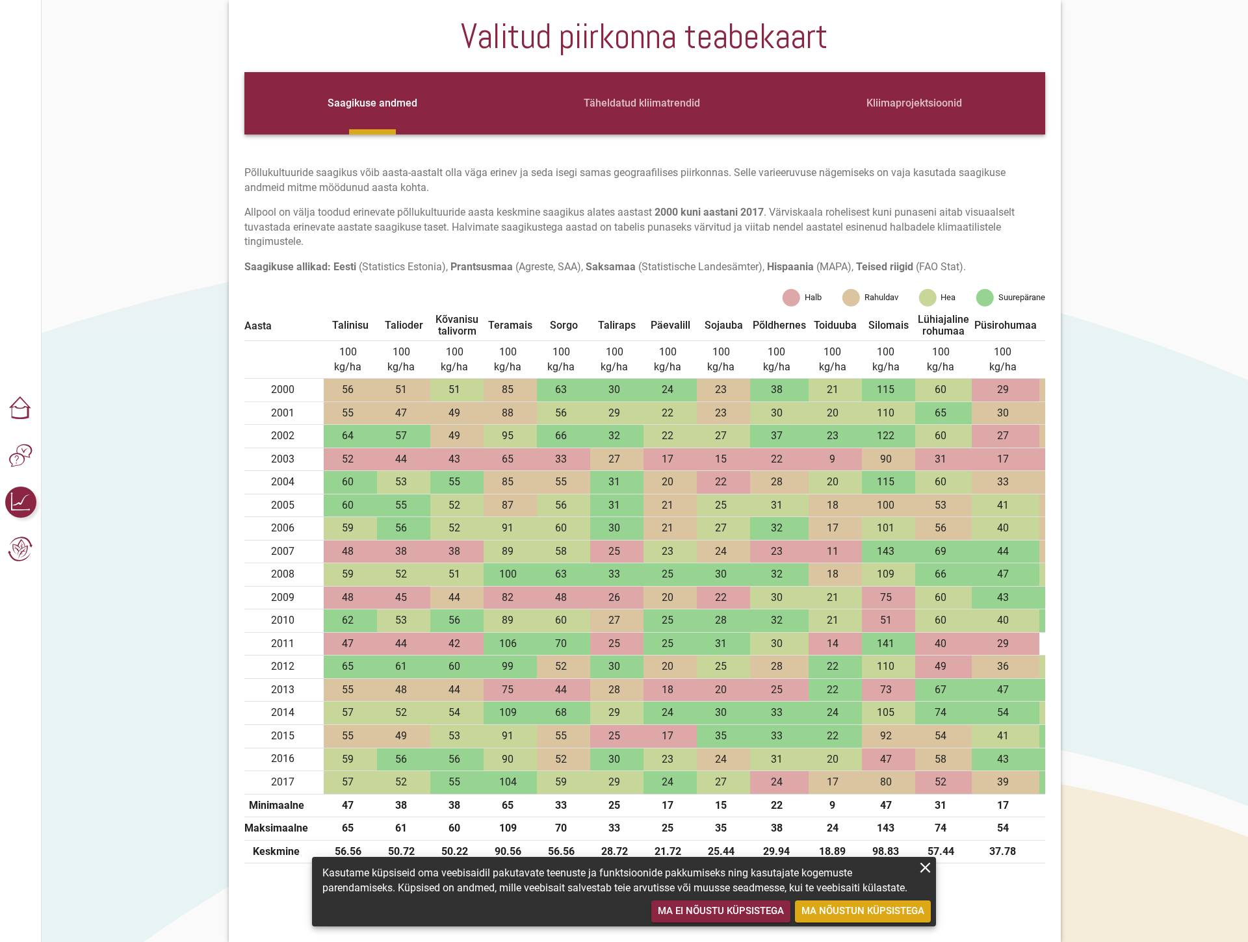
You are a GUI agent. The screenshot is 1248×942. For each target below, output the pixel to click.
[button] (20, 408)
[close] (925, 867)
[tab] (372, 103)
